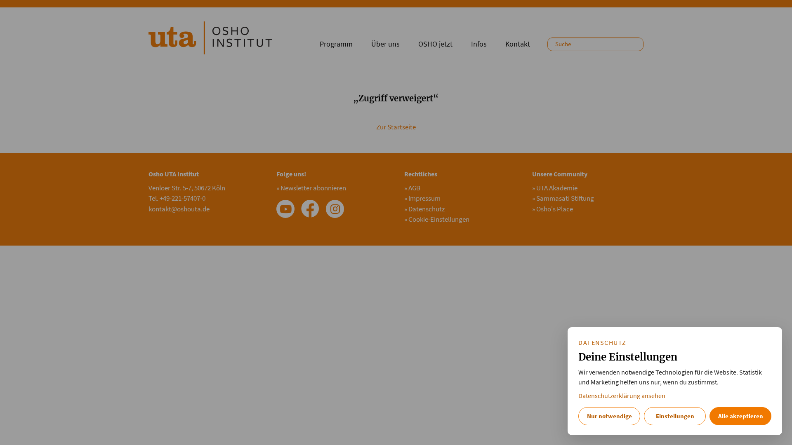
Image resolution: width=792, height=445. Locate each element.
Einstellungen (675, 416)
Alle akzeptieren (740, 416)
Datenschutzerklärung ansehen (621, 396)
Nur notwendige (609, 416)
